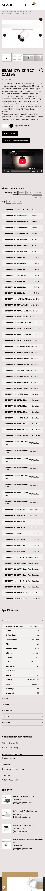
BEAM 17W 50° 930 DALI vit (15, 293)
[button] (28, 802)
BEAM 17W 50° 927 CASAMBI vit (17, 317)
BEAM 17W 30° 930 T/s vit (15, 545)
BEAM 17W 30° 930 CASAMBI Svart (16, 493)
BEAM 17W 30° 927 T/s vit (15, 521)
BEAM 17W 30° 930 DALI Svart (16, 430)
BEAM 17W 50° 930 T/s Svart (16, 599)
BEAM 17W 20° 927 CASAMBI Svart (16, 451)
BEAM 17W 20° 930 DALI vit (15, 281)
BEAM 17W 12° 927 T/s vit (14, 509)
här (39, 119)
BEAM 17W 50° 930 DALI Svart (16, 436)
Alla (15, 193)
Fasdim (22, 193)
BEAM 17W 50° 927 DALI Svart (16, 412)
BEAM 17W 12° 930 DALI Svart (16, 418)
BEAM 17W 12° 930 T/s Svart (16, 581)
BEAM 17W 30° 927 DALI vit (15, 263)
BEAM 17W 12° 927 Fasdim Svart (17, 346)
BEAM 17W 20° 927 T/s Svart (16, 563)
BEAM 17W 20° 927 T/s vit (15, 515)
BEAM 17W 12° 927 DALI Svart (16, 394)
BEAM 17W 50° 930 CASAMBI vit (17, 340)
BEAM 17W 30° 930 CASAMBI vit (17, 334)
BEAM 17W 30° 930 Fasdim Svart (17, 382)
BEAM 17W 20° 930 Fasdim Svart (17, 376)
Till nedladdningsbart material (16, 140)
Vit (14, 201)
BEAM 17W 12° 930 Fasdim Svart (17, 370)
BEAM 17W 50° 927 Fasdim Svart (17, 364)
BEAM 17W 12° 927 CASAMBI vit (17, 299)
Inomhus (9, 11)
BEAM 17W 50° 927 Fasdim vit (16, 227)
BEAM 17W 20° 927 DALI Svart (16, 400)
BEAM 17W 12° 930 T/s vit (14, 533)
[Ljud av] (37, 171)
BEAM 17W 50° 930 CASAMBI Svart (16, 502)
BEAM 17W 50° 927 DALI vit (15, 269)
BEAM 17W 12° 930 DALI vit (15, 275)
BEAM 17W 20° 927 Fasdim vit (16, 216)
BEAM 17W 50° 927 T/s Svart (16, 575)
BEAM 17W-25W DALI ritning (14, 769)
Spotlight (8, 14)
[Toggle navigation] (40, 5)
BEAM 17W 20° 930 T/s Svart (16, 587)
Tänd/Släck (37, 197)
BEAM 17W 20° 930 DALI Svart (16, 424)
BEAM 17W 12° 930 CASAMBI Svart (16, 476)
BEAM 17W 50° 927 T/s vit (15, 527)
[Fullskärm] (41, 171)
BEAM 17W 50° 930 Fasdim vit (16, 251)
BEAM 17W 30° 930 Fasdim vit (16, 245)
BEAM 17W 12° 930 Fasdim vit (16, 233)
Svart (19, 201)
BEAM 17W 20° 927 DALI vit (15, 257)
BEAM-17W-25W (9, 758)
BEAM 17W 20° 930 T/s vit (15, 539)
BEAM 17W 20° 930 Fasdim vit (16, 239)
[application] (22, 161)
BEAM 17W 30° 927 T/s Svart (16, 569)
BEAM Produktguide (11, 780)
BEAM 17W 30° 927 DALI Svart (16, 406)
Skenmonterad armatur (21, 11)
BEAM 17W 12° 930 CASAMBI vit (17, 323)
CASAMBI (37, 193)
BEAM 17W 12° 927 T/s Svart (16, 557)
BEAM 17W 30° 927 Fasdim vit (16, 221)
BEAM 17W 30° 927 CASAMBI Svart (16, 459)
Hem (3, 11)
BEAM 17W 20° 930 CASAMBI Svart (16, 485)
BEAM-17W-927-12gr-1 (11, 748)
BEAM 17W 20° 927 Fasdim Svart (17, 352)
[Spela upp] (4, 171)
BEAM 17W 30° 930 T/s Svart (16, 593)
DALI (29, 193)
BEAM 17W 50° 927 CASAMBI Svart (16, 468)
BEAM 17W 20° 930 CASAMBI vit (17, 329)
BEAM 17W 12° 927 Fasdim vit (16, 210)
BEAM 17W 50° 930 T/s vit (15, 551)
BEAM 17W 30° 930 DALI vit (15, 287)
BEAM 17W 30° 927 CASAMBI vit (17, 311)
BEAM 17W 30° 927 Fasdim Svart (17, 358)
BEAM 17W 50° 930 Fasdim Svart (17, 388)
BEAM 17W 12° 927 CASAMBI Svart (16, 442)
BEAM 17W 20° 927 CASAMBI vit (17, 305)
